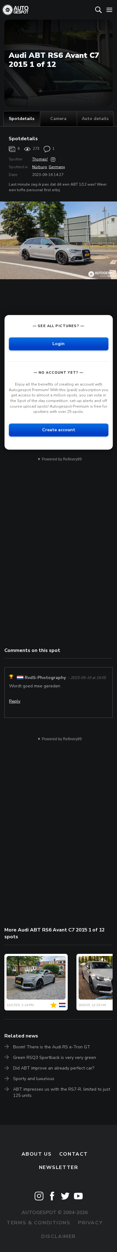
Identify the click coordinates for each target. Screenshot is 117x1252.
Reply (14, 701)
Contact (73, 1154)
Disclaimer (58, 1236)
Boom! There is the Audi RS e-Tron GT (51, 1047)
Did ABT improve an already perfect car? (53, 1068)
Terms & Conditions (38, 1222)
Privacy (90, 1222)
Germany (57, 166)
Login (58, 344)
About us (37, 1154)
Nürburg (39, 166)
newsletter (58, 1167)
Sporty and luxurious (33, 1079)
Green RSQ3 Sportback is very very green (54, 1057)
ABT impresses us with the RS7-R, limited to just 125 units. (61, 1092)
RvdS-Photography (45, 678)
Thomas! (40, 159)
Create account (58, 430)
